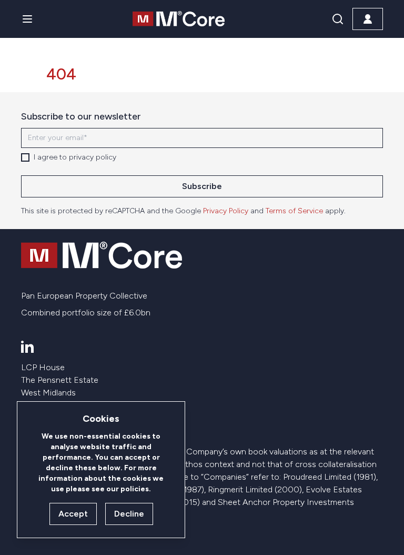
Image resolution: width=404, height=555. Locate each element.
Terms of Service (294, 210)
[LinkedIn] (27, 346)
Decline (129, 514)
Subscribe (202, 186)
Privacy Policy (225, 210)
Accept (73, 514)
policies (134, 488)
